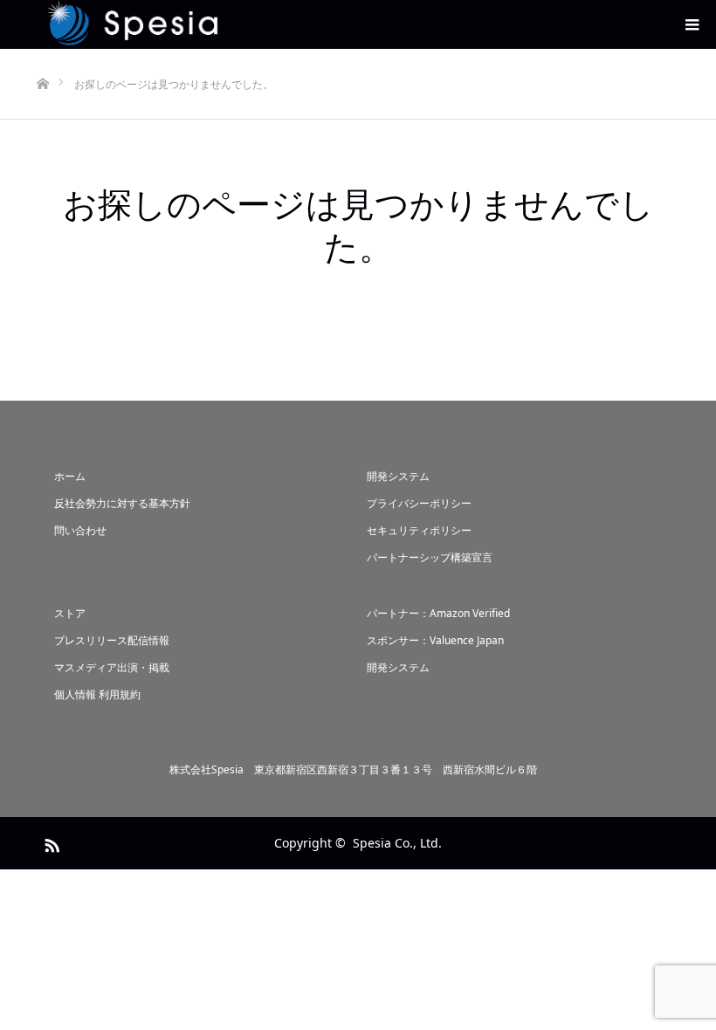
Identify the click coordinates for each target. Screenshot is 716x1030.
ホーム (70, 476)
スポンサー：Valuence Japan (435, 640)
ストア (70, 613)
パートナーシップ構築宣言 (429, 557)
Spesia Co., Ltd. (397, 842)
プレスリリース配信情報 (111, 640)
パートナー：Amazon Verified (438, 613)
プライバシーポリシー (419, 503)
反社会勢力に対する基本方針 (122, 503)
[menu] (691, 24)
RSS (50, 842)
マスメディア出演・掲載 (111, 667)
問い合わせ (80, 530)
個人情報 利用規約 (97, 694)
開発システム (398, 476)
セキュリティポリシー (419, 530)
